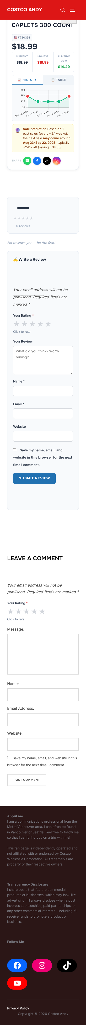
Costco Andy (24, 10)
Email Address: (20, 708)
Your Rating (23, 315)
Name (19, 381)
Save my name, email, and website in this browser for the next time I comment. (42, 457)
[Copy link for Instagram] (57, 161)
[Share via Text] (27, 161)
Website (19, 426)
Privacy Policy (18, 1008)
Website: (15, 733)
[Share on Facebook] (37, 161)
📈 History (27, 80)
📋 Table (58, 80)
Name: (13, 683)
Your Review (22, 341)
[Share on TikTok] (47, 161)
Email (18, 404)
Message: (15, 629)
